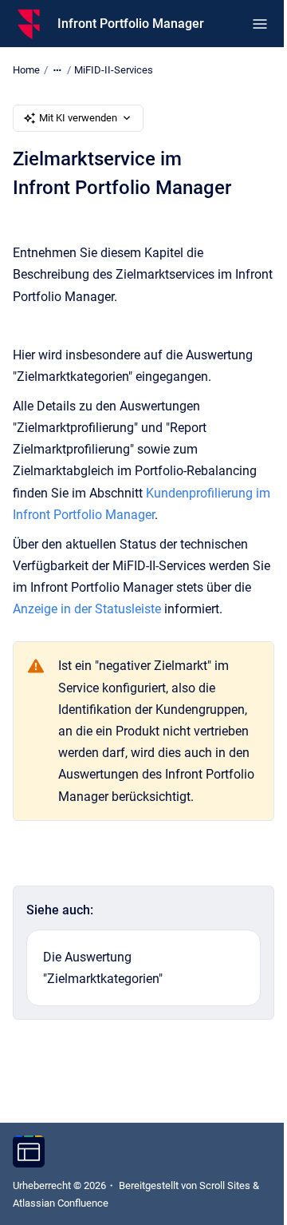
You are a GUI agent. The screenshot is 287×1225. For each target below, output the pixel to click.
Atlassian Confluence (60, 1203)
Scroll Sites (224, 1185)
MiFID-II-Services (113, 70)
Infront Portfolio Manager (130, 23)
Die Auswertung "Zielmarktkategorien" (103, 967)
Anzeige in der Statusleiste (87, 608)
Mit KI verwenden (78, 118)
